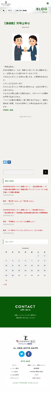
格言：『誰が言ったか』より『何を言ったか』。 (19, 201)
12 (19, 265)
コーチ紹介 (14, 371)
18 (13, 270)
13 (25, 265)
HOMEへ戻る (8, 110)
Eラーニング (14, 378)
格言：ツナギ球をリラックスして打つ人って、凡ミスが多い (23, 230)
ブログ (36, 375)
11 (12, 265)
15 (38, 265)
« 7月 (5, 284)
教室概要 (36, 368)
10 (6, 265)
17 (6, 270)
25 (13, 275)
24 (6, 275)
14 (32, 265)
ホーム (14, 365)
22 (38, 270)
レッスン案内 (14, 368)
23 (44, 270)
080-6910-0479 (27, 348)
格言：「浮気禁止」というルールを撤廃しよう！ (19, 221)
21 (32, 270)
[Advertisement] (25, 135)
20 (25, 270)
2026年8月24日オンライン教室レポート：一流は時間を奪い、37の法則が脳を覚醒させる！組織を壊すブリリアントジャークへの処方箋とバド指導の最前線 (25, 189)
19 (19, 270)
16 (44, 265)
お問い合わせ (36, 378)
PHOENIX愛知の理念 (36, 371)
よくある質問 (14, 375)
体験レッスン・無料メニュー (36, 365)
